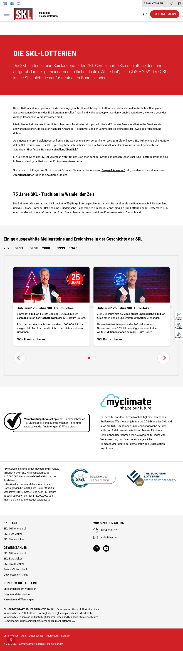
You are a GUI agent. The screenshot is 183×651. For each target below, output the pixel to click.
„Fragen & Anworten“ (112, 170)
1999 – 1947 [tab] (67, 248)
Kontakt (65, 635)
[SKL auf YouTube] (106, 548)
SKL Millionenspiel (15, 528)
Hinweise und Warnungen (19, 599)
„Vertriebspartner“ (24, 175)
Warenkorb (179, 3)
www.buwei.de (32, 426)
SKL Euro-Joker (108, 339)
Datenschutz (36, 635)
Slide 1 (88, 358)
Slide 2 (94, 358)
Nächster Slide (164, 358)
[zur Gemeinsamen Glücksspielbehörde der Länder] (91, 477)
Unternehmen (11, 635)
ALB (23, 635)
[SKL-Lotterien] (36, 10)
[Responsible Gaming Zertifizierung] (151, 477)
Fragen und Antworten (17, 594)
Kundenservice (171, 3)
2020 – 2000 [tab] (40, 248)
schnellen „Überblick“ (65, 149)
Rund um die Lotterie (21, 583)
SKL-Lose (11, 523)
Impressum (52, 635)
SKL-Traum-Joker (29, 339)
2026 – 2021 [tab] (13, 248)
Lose (165, 14)
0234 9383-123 (109, 530)
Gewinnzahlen (153, 3)
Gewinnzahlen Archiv (16, 574)
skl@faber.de (109, 537)
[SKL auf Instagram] (96, 548)
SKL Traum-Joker (14, 539)
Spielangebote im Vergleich (20, 588)
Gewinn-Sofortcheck (16, 569)
